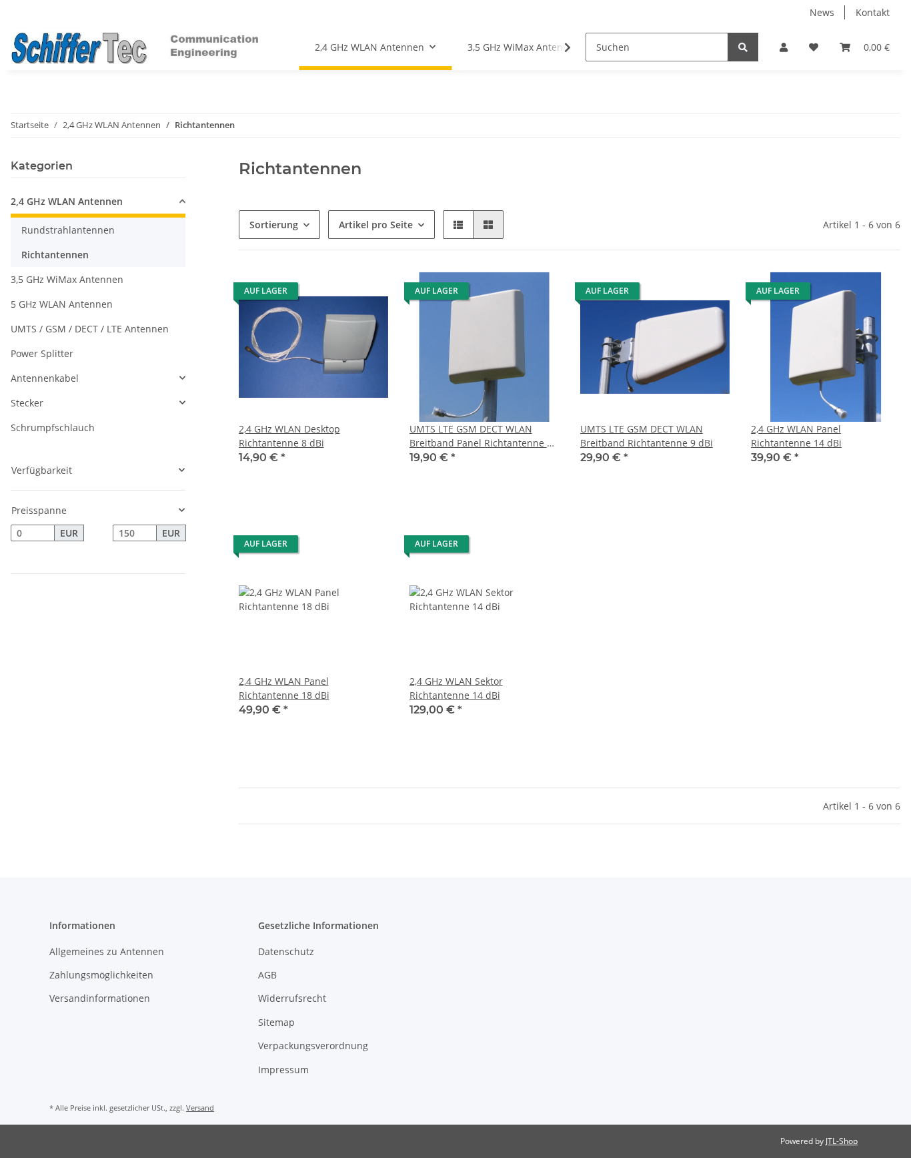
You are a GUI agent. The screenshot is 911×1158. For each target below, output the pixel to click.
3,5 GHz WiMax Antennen (67, 279)
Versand (200, 1108)
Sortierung (273, 224)
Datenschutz (286, 951)
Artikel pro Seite (376, 224)
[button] (783, 47)
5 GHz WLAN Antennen (62, 304)
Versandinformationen (99, 998)
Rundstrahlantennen (68, 230)
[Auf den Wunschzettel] (365, 294)
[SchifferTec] (139, 47)
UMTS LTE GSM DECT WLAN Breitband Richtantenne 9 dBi (646, 435)
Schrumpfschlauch (53, 427)
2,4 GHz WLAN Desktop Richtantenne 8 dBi (289, 435)
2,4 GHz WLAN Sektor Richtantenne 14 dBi (456, 688)
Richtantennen (55, 254)
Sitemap (276, 1022)
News (822, 12)
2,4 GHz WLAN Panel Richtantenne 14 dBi (796, 435)
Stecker (27, 402)
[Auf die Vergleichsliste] (330, 294)
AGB (267, 974)
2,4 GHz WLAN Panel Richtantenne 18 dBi (284, 688)
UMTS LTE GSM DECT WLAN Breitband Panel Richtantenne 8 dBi (480, 436)
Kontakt (873, 12)
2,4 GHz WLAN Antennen (67, 201)
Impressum (283, 1069)
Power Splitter (42, 353)
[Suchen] (743, 47)
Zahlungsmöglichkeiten (101, 974)
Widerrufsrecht (292, 998)
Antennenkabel (45, 378)
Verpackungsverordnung (313, 1045)
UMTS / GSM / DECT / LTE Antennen (90, 328)
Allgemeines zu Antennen (106, 951)
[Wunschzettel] (813, 47)
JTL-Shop (842, 1141)
